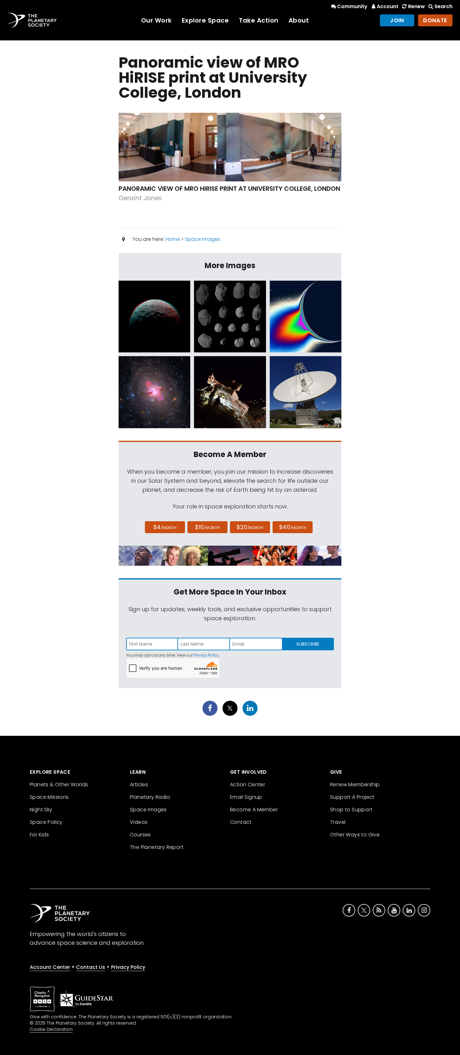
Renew (416, 6)
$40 (292, 527)
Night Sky (41, 809)
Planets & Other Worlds (59, 784)
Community (352, 6)
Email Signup (246, 797)
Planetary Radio (150, 797)
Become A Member (254, 809)
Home (173, 239)
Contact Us (90, 967)
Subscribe (307, 644)
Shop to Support (351, 809)
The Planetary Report (156, 847)
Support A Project (352, 797)
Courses (140, 834)
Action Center (247, 784)
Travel (337, 822)
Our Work (156, 20)
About (299, 20)
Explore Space (205, 20)
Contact (241, 822)
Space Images (202, 239)
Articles (139, 784)
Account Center (50, 967)
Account (387, 6)
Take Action (259, 20)
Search (443, 6)
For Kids (39, 834)
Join (397, 20)
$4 (165, 527)
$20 (250, 527)
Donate (435, 20)
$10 (207, 527)
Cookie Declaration (51, 1029)
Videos (138, 822)
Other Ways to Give (355, 834)
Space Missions (49, 797)
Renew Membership (355, 784)
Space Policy (46, 822)
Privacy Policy (206, 655)
